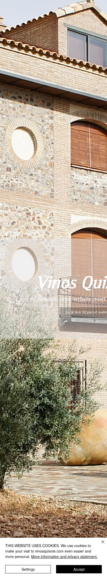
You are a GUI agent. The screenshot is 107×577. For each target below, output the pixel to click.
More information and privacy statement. (64, 556)
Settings (28, 569)
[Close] (99, 545)
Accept (79, 569)
